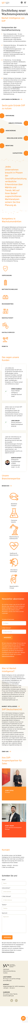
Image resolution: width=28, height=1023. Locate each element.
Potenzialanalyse (10, 50)
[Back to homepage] (6, 3)
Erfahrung (10, 115)
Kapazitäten (17, 153)
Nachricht (4, 913)
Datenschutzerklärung (8, 656)
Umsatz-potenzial (15, 123)
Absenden (7, 637)
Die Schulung (16, 87)
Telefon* (4, 905)
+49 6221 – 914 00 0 (9, 988)
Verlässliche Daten (14, 138)
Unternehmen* (6, 888)
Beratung (9, 145)
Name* (4, 880)
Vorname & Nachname (8, 619)
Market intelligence (9, 706)
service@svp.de (7, 980)
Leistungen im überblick (11, 99)
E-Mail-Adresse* (6, 628)
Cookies (5, 973)
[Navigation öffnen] (25, 3)
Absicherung (11, 130)
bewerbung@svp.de (8, 996)
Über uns (5, 751)
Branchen (5, 486)
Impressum (6, 969)
